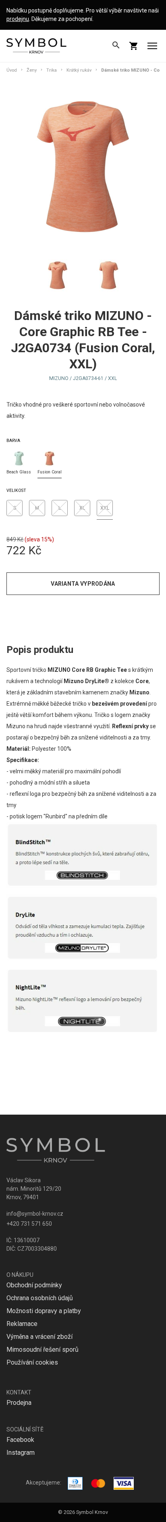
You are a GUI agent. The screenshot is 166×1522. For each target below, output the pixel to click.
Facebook (20, 1440)
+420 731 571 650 (29, 1223)
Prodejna (18, 1402)
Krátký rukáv (78, 70)
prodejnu (17, 19)
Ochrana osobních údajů (39, 1298)
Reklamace (21, 1324)
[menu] (152, 46)
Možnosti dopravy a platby (43, 1311)
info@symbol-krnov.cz (34, 1213)
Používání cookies (32, 1362)
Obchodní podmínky (34, 1285)
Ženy (32, 70)
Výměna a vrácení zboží (39, 1336)
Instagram (20, 1452)
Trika (51, 70)
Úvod (11, 70)
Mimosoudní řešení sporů (42, 1349)
